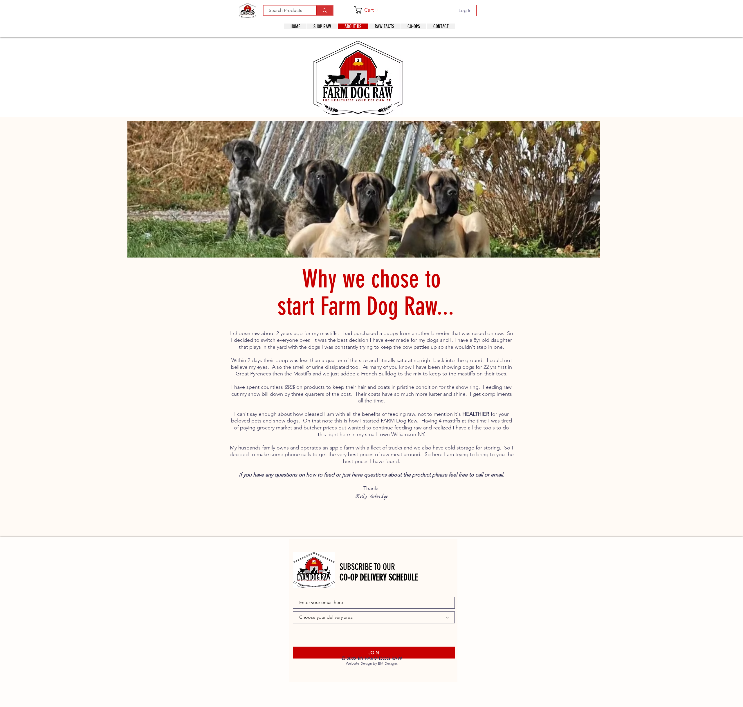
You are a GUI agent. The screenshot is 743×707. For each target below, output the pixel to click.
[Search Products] (324, 10)
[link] (369, 10)
